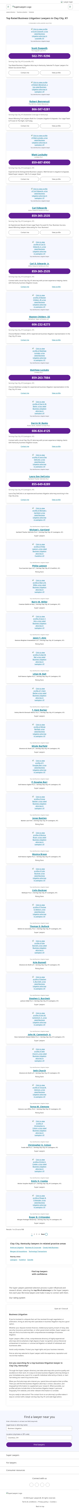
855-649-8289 (41, 484)
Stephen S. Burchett (39, 998)
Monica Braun (39, 854)
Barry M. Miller (39, 601)
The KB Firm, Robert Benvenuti (38, 104)
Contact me (25, 73)
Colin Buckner (39, 890)
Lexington (13, 1260)
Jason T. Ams (39, 637)
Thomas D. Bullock (39, 926)
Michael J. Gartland (39, 529)
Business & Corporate (33, 1247)
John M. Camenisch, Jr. (39, 1034)
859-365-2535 (41, 216)
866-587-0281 (41, 109)
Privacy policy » (43, 1502)
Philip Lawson (39, 565)
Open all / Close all (61, 1309)
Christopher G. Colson (39, 1144)
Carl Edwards (39, 207)
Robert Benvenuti (39, 101)
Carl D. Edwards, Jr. (39, 263)
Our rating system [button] (17, 1297)
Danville (30, 1260)
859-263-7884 (41, 378)
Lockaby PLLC (38, 157)
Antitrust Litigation (17, 1247)
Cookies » (53, 1502)
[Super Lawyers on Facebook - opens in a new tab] (31, 1485)
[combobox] (39, 1428)
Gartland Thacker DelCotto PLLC (38, 479)
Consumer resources (15, 1470)
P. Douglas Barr (39, 782)
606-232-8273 (41, 324)
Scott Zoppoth (39, 48)
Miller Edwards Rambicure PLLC (38, 210)
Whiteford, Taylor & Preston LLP (38, 319)
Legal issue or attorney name (16, 1425)
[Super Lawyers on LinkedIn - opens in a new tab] (48, 1485)
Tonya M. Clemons (39, 1106)
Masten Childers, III (39, 316)
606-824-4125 (41, 431)
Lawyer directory (10, 12)
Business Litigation (22, 12)
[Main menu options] (8, 7)
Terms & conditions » (29, 1502)
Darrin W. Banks (39, 423)
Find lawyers (39, 1444)
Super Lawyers (12, 1455)
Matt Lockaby (39, 154)
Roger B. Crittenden (39, 1217)
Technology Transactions (38, 1251)
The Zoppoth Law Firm (38, 51)
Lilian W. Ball (39, 673)
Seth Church (39, 1070)
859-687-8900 (41, 162)
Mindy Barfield (39, 745)
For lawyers (11, 1462)
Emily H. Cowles (39, 1180)
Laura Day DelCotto (39, 476)
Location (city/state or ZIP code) (17, 1434)
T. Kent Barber (39, 709)
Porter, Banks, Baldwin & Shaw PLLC (38, 426)
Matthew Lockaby (39, 369)
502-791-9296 (41, 56)
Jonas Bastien (39, 818)
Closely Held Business (50, 1247)
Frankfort (22, 1260)
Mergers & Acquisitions (18, 1251)
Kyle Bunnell (39, 962)
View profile (56, 73)
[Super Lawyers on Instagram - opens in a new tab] (37, 1485)
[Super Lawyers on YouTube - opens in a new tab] (42, 1485)
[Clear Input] (69, 1428)
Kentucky (31, 12)
